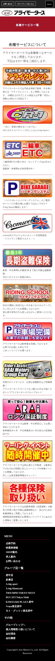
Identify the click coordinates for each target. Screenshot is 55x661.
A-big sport (12, 584)
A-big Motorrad (14, 588)
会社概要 (11, 638)
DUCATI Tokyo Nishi (17, 597)
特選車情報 (12, 547)
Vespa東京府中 (14, 606)
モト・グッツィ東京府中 (19, 610)
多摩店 (9, 579)
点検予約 (11, 543)
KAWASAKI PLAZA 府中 (20, 602)
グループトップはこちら (25, 4)
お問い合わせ (7, 4)
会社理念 (11, 633)
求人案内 (11, 556)
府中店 (9, 575)
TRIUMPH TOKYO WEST (20, 593)
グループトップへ (15, 625)
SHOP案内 (11, 552)
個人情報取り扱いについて (20, 629)
